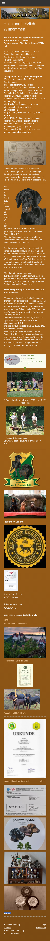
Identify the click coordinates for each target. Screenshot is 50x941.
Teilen (8, 913)
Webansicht (41, 928)
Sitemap (7, 928)
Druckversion (12, 925)
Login (44, 925)
